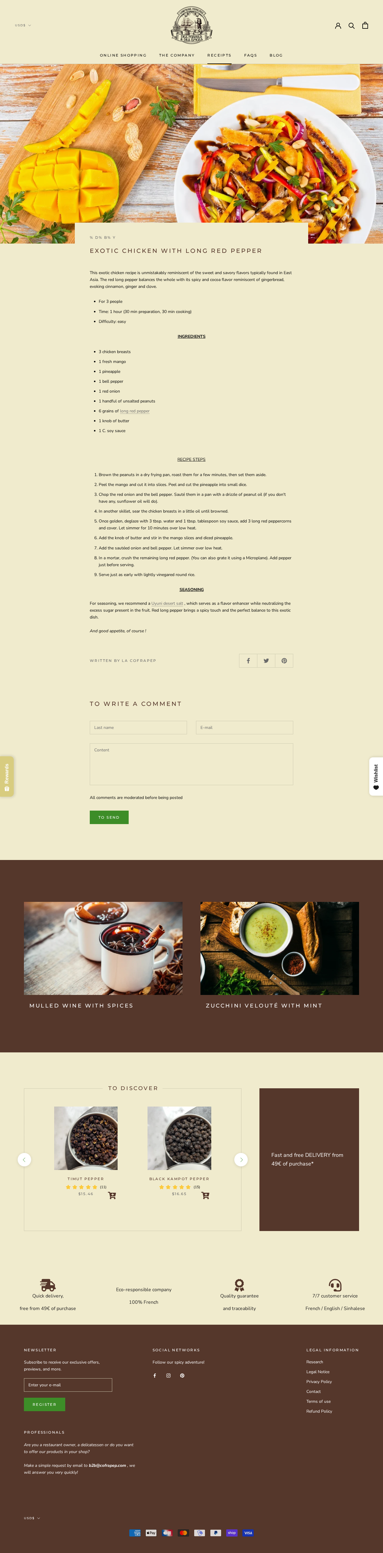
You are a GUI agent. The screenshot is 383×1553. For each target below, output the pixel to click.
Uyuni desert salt (167, 603)
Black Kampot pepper (179, 1179)
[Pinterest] (182, 1375)
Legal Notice (317, 1372)
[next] (241, 1159)
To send (109, 817)
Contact (313, 1391)
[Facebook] (155, 1375)
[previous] (24, 1159)
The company (177, 55)
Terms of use (318, 1401)
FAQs (250, 55)
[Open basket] (365, 25)
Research (314, 1362)
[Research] (352, 25)
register (45, 1404)
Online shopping (123, 55)
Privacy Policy (319, 1382)
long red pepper (135, 411)
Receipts (219, 55)
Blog (276, 55)
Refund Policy (319, 1411)
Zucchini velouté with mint (264, 1005)
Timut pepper (86, 1179)
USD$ (20, 25)
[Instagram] (168, 1375)
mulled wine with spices (81, 1005)
